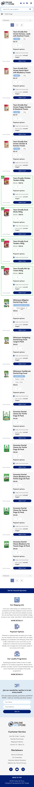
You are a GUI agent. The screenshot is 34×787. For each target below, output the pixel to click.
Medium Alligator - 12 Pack (22, 308)
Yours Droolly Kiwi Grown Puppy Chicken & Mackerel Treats (22, 107)
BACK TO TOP (17, 777)
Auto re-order (21, 56)
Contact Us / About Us (17, 744)
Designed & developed (12, 783)
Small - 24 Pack (19, 376)
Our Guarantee (17, 757)
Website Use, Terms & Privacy (17, 763)
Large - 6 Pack (19, 382)
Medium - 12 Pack (19, 379)
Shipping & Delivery (17, 742)
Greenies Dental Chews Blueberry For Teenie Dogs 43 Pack (21, 544)
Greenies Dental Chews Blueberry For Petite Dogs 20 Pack (21, 477)
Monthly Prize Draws (17, 739)
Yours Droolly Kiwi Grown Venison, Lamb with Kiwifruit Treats (21, 34)
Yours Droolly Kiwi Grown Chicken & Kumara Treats (20, 144)
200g (16, 39)
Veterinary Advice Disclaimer (17, 760)
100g (24, 75)
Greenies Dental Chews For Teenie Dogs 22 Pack (20, 510)
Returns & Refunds (17, 755)
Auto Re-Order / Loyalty (17, 736)
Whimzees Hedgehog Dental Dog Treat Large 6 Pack (21, 340)
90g (24, 39)
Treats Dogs (8, 14)
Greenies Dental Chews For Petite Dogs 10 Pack (20, 414)
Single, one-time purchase (21, 52)
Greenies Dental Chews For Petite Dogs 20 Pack (20, 447)
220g (16, 75)
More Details (6, 61)
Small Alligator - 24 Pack (21, 305)
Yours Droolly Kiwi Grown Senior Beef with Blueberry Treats (22, 71)
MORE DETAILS (16, 620)
